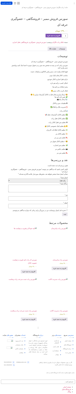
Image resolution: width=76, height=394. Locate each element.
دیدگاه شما (64, 183)
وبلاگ (69, 392)
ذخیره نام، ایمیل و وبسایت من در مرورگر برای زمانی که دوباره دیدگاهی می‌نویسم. (39, 210)
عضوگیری (32, 42)
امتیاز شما (64, 177)
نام (66, 195)
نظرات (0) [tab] (52, 49)
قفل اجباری (16, 42)
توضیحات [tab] (62, 49)
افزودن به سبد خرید (53, 35)
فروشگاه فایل (66, 389)
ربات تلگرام (60, 7)
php (62, 42)
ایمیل (65, 203)
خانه (66, 7)
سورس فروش (41, 42)
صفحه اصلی (67, 387)
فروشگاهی (24, 42)
